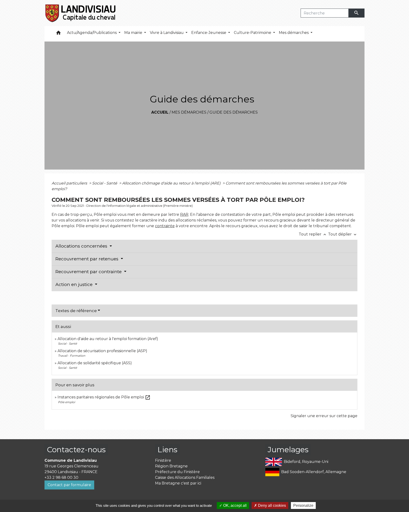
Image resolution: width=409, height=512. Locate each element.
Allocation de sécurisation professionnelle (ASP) (102, 351)
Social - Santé (105, 183)
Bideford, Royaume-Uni (306, 461)
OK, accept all (234, 505)
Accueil (160, 112)
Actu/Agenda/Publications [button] (92, 32)
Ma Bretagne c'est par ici (178, 483)
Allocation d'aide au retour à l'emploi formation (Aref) (108, 339)
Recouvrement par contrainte (89, 271)
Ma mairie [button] (133, 32)
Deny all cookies (271, 505)
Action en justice (74, 284)
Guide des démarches (233, 112)
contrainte (165, 226)
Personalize (303, 505)
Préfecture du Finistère (177, 472)
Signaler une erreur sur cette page (324, 416)
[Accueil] (80, 13)
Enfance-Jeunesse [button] (209, 32)
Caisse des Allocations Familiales (184, 477)
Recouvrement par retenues (87, 259)
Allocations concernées (81, 246)
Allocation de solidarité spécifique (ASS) (95, 363)
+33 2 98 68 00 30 (61, 477)
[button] (58, 34)
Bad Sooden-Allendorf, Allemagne (313, 471)
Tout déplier (342, 234)
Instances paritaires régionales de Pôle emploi (104, 397)
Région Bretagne (171, 466)
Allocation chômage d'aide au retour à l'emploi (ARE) (172, 183)
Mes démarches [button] (294, 32)
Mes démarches (189, 112)
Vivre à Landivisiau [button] (167, 32)
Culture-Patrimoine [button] (253, 32)
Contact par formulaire (69, 485)
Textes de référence (76, 310)
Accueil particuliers (70, 183)
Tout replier (313, 234)
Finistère (163, 460)
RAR (184, 214)
